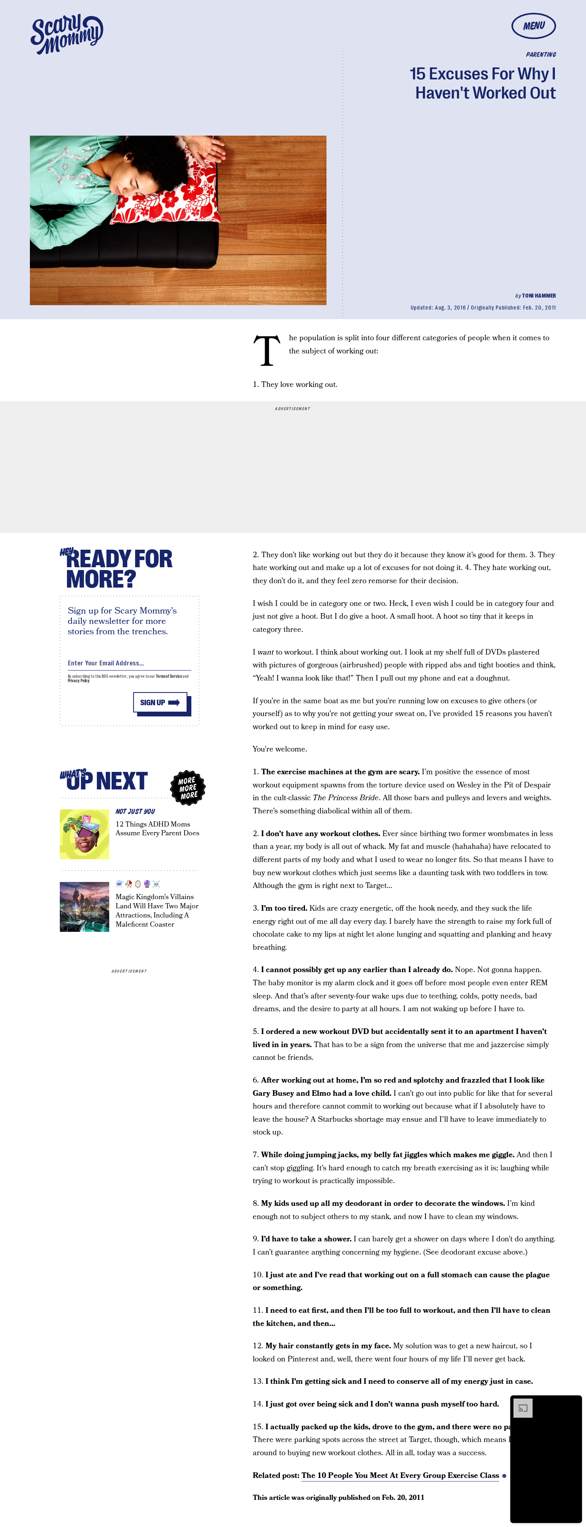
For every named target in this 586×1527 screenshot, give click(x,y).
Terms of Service (169, 676)
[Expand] (519, 1402)
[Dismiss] (573, 1402)
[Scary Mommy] (67, 34)
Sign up (152, 702)
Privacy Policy (79, 681)
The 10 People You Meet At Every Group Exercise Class (400, 1475)
